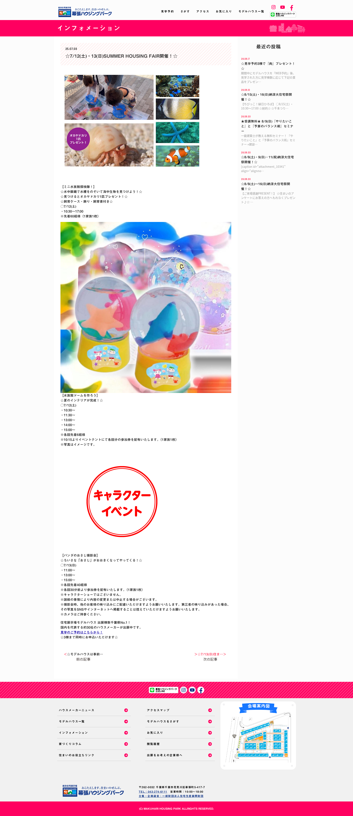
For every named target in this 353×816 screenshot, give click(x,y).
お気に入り (224, 11)
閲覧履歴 (153, 744)
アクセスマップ (158, 710)
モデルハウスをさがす (163, 721)
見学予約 (167, 11)
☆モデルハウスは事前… (83, 654)
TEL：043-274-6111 (153, 791)
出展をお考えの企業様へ (165, 755)
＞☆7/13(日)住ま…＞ (210, 654)
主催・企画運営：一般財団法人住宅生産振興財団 (171, 796)
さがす (185, 11)
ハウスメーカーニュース (77, 710)
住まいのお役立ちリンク (77, 755)
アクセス (202, 11)
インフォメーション (73, 732)
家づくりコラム (70, 744)
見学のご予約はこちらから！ (81, 632)
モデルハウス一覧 (251, 11)
